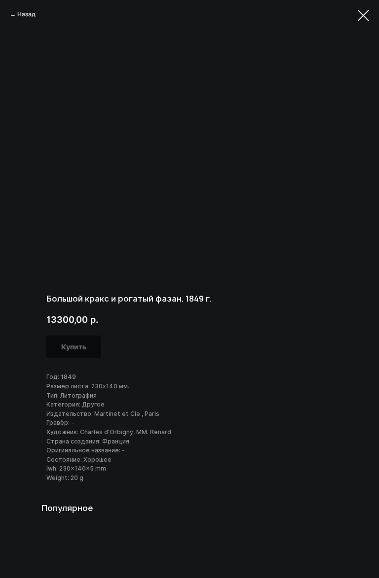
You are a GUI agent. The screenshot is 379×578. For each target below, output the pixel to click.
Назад (26, 14)
